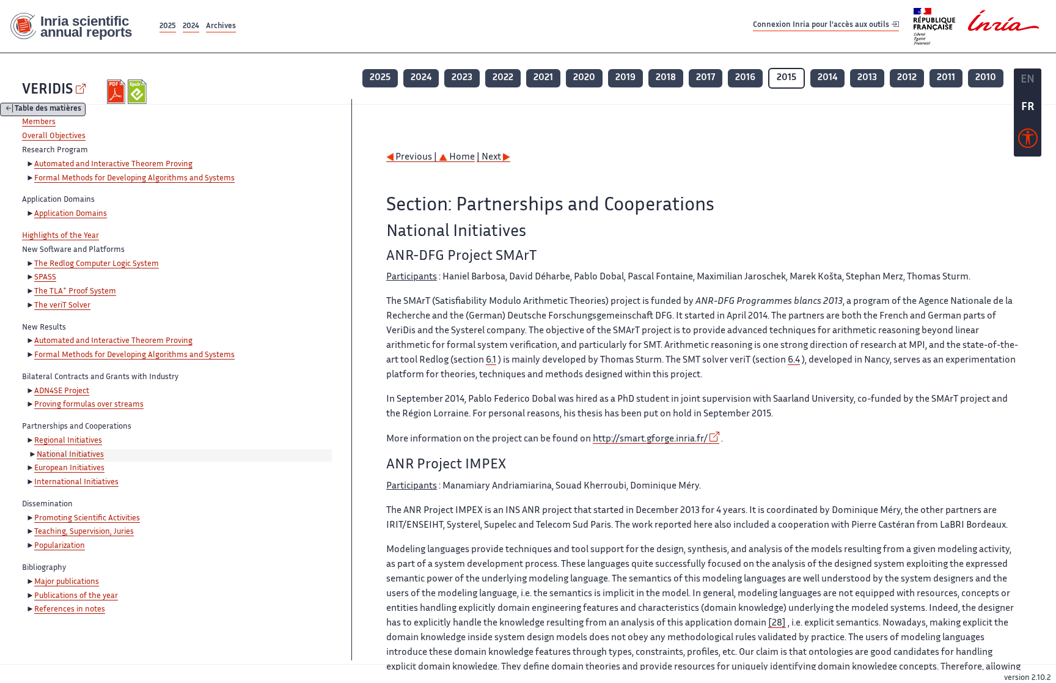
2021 (543, 78)
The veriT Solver (62, 305)
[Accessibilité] (1027, 141)
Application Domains (70, 214)
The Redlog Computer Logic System (96, 264)
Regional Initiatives (68, 441)
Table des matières (48, 109)
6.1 (491, 360)
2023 (462, 78)
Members (39, 122)
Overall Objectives (54, 136)
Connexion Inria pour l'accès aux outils (822, 26)
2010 (985, 78)
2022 (503, 78)
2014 (827, 78)
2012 (907, 78)
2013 (867, 78)
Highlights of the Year (60, 236)
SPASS (45, 277)
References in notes (69, 609)
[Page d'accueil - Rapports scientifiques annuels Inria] (78, 26)
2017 (705, 78)
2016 (745, 78)
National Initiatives (70, 455)
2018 (666, 78)
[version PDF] (117, 91)
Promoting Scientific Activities (87, 518)
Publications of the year (76, 596)
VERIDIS (47, 90)
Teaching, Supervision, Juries (84, 532)
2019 (625, 78)
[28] (777, 623)
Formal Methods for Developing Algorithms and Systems (134, 178)
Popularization (59, 546)
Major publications (66, 582)
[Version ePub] (138, 91)
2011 (946, 78)
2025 (168, 26)
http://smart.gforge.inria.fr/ (650, 439)
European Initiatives (69, 468)
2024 (191, 26)
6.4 (794, 360)
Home (461, 157)
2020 (584, 78)
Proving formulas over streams (89, 404)
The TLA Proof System (75, 291)
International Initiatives (76, 482)
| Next (490, 157)
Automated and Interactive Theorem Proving (113, 164)
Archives (221, 26)
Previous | (416, 157)
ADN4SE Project (61, 391)
